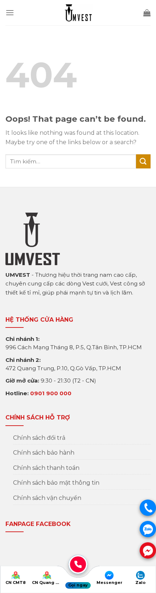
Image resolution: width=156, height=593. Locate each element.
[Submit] (143, 161)
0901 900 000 (50, 393)
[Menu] (9, 12)
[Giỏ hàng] (147, 13)
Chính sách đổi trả (39, 437)
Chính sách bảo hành (43, 452)
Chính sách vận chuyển (47, 497)
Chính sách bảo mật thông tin (56, 482)
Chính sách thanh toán (46, 467)
